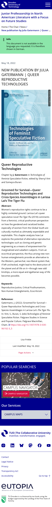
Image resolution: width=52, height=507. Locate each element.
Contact (5, 457)
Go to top (43, 476)
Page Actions (24, 353)
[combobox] (26, 414)
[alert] (26, 44)
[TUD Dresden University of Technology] (10, 4)
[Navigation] (48, 5)
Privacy (4, 467)
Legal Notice (7, 462)
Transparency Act (9, 471)
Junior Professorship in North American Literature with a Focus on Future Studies (24, 18)
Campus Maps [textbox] (13, 414)
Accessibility (7, 476)
